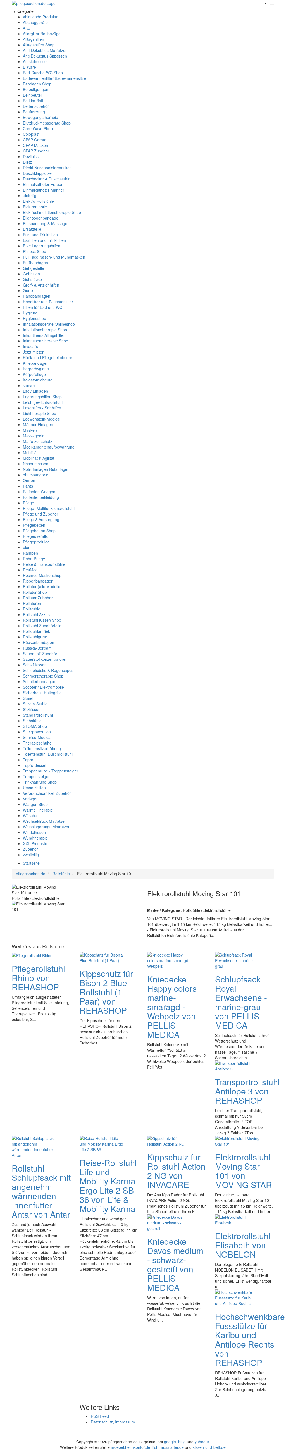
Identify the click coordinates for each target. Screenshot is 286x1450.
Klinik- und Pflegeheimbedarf (48, 357)
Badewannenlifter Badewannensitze (54, 78)
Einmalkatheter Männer (43, 190)
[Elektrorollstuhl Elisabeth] (237, 1219)
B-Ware (29, 67)
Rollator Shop (35, 592)
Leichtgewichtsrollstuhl (43, 402)
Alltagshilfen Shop (38, 44)
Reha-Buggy (34, 558)
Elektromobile (35, 206)
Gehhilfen (31, 273)
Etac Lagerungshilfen (41, 246)
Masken (30, 430)
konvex (29, 385)
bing (182, 1441)
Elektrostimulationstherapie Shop (52, 212)
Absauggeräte (35, 22)
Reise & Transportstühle (44, 564)
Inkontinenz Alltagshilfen (44, 335)
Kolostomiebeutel (38, 380)
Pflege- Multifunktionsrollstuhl (49, 508)
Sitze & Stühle (35, 704)
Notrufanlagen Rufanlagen (46, 469)
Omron (29, 480)
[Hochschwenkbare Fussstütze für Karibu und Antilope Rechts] (237, 1297)
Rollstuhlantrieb (36, 631)
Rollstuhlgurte (35, 637)
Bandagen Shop (37, 84)
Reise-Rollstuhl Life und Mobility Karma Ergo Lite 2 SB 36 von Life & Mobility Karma (108, 1185)
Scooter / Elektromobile (43, 687)
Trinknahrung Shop (40, 782)
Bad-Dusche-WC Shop (43, 72)
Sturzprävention (37, 731)
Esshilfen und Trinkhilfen (44, 240)
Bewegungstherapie (40, 117)
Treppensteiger (36, 776)
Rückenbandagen (38, 642)
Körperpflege (34, 374)
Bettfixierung (34, 112)
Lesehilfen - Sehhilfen (42, 408)
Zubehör (30, 849)
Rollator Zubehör (38, 597)
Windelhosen (34, 832)
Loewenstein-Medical (41, 419)
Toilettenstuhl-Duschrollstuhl (48, 754)
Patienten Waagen (39, 491)
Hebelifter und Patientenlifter (48, 301)
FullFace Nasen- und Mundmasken (54, 257)
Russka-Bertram (37, 648)
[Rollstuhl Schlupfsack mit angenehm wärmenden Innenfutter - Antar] (34, 1146)
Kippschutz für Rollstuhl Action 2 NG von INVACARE (176, 1171)
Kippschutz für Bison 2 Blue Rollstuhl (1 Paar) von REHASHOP (106, 991)
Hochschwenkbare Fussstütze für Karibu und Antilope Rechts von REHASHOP (250, 1339)
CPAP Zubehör (36, 151)
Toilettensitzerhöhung (42, 748)
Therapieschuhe (37, 743)
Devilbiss (31, 156)
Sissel (28, 698)
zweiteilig (31, 854)
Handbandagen (36, 296)
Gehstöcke (32, 279)
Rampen (30, 553)
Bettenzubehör (36, 106)
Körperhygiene (36, 368)
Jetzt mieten (33, 352)
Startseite (31, 863)
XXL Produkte (35, 843)
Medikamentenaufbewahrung (49, 447)
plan (26, 547)
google (170, 1441)
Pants (28, 486)
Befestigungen (35, 89)
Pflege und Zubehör (40, 514)
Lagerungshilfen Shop (42, 396)
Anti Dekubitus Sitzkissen (45, 56)
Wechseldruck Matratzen (45, 821)
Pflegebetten (34, 525)
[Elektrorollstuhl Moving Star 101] (237, 1140)
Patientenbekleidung (41, 497)
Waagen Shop (35, 804)
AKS (26, 28)
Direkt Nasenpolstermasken (47, 167)
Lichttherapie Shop (39, 413)
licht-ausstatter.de (168, 1447)
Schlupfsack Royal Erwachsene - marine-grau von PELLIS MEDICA (241, 1002)
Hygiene (30, 313)
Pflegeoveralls (35, 536)
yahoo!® (202, 1441)
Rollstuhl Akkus (36, 614)
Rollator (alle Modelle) (42, 586)
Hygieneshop (34, 318)
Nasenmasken (35, 463)
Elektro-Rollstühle (38, 201)
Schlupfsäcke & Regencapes (48, 670)
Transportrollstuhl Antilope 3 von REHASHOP (247, 1091)
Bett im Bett (33, 100)
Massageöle (33, 435)
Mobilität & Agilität (38, 458)
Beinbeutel (32, 95)
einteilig (29, 195)
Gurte (28, 290)
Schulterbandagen (39, 681)
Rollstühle (31, 609)
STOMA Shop (35, 726)
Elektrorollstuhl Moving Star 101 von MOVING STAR (243, 1171)
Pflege (28, 502)
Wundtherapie (35, 838)
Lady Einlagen (35, 391)
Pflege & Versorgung (41, 519)
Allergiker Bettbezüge (42, 33)
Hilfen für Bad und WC (42, 307)
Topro (28, 759)
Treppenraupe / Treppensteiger (50, 771)
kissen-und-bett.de (209, 1447)
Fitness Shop (34, 251)
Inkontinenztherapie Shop (45, 341)
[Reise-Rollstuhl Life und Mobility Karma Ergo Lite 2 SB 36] (102, 1143)
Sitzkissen (31, 709)
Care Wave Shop (38, 128)
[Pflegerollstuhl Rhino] (32, 955)
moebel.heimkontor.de (130, 1447)
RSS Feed (100, 1416)
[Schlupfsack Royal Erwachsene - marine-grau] (237, 959)
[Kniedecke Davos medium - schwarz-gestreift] (169, 1222)
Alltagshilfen (33, 39)
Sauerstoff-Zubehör (40, 653)
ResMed (30, 570)
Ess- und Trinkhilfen (40, 234)
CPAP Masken (35, 145)
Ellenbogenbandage (40, 218)
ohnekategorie (35, 475)
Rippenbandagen (38, 581)
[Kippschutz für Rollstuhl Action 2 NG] (169, 1140)
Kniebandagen (36, 363)
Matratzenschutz (37, 441)
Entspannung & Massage (45, 223)
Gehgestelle (33, 268)
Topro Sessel (34, 765)
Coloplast (31, 134)
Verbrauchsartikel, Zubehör (47, 793)
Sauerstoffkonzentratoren (45, 659)
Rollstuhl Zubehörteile (42, 625)
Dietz (27, 162)
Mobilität (30, 452)
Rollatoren (32, 603)
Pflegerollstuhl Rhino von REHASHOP (38, 977)
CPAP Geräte (34, 139)
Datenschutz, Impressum (113, 1422)
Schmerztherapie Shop (43, 676)
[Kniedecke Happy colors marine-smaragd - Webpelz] (169, 959)
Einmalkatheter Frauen (43, 184)
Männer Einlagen (38, 424)
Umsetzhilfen (34, 787)
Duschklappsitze (37, 173)
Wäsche (30, 815)
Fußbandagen (35, 262)
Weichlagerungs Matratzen (46, 826)
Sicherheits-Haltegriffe (42, 692)
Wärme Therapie (38, 810)
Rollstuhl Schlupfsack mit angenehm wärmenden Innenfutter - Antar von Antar (41, 1191)
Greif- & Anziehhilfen (41, 285)
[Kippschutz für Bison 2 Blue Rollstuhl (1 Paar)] (102, 957)
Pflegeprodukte (36, 542)
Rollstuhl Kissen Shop (42, 620)
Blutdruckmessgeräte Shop (47, 123)
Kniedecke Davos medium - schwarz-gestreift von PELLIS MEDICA (175, 1264)
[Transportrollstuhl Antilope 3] (237, 1065)
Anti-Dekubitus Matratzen (45, 50)
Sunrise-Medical (37, 737)
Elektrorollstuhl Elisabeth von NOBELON (243, 1245)
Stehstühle (32, 720)
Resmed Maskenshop (42, 575)
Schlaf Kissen (35, 664)
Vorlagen (31, 799)
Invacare (30, 346)
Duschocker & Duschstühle (46, 179)
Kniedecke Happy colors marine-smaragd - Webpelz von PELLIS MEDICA (172, 1006)
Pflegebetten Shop (39, 530)
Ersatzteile (32, 229)
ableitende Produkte (40, 17)
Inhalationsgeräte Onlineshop (49, 324)
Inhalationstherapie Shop (45, 329)
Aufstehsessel (35, 61)
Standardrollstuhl (38, 715)
